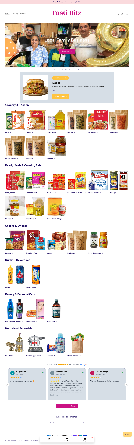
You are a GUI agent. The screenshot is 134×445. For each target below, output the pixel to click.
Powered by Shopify (23, 440)
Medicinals (51, 321)
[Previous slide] (54, 69)
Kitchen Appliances (33, 356)
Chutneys (112, 193)
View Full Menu (61, 96)
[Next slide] (74, 69)
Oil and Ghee (51, 132)
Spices (70, 132)
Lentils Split (113, 132)
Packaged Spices (94, 132)
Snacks (8, 253)
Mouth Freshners (94, 253)
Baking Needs (93, 193)
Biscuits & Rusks (32, 253)
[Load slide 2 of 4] (62, 69)
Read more (54, 395)
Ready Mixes (10, 193)
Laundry (50, 356)
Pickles (8, 219)
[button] (117, 13)
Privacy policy (35, 440)
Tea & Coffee (31, 287)
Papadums (30, 219)
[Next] (126, 384)
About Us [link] (67, 53)
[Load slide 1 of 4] (59, 69)
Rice (7, 132)
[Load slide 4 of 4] (69, 69)
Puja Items (9, 356)
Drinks (7, 287)
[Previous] (8, 384)
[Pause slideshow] (79, 69)
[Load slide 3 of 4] (66, 69)
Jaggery (50, 158)
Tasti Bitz (14, 440)
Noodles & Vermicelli (75, 193)
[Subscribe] (83, 422)
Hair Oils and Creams (13, 321)
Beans (28, 158)
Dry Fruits (71, 253)
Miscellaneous (73, 356)
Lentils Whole (10, 158)
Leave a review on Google (67, 406)
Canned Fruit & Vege (54, 219)
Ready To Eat (51, 193)
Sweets (50, 253)
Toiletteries (30, 321)
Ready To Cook (31, 193)
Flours (28, 132)
